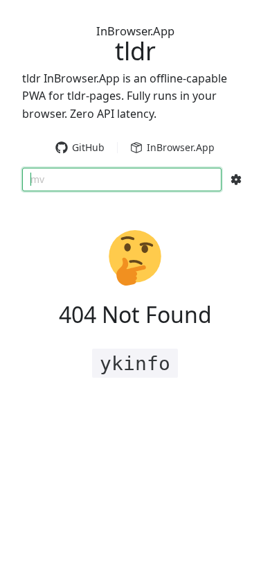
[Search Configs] (236, 179)
